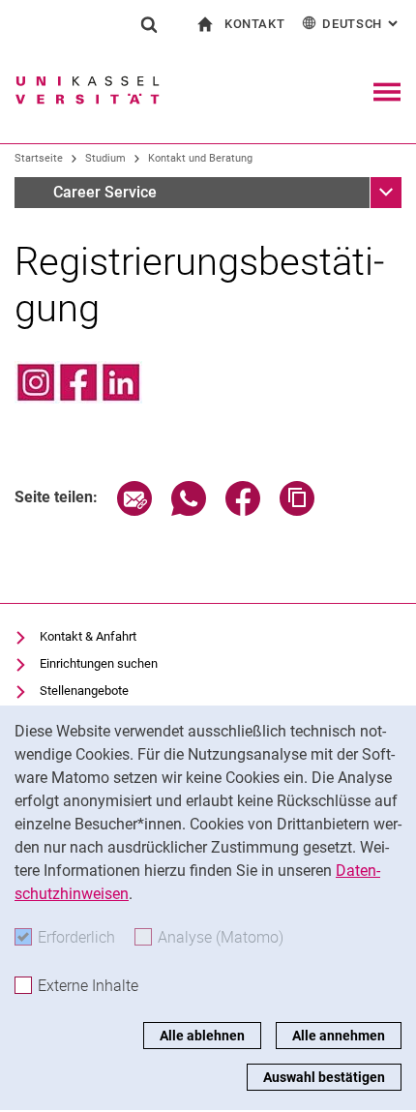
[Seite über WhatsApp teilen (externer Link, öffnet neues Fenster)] (188, 510)
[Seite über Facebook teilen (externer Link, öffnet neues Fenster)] (242, 510)
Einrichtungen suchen (99, 663)
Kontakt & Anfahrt (88, 636)
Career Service (105, 192)
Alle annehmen (338, 1035)
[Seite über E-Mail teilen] (134, 510)
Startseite (39, 158)
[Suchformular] (149, 24)
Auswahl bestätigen (324, 1077)
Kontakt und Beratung (200, 158)
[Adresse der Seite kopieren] (297, 510)
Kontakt (254, 23)
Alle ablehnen (202, 1035)
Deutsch (361, 23)
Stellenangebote (84, 690)
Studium (105, 158)
